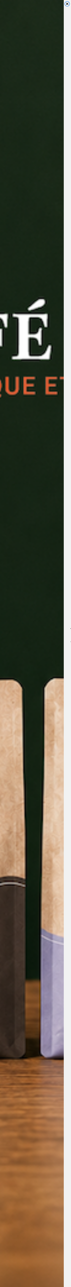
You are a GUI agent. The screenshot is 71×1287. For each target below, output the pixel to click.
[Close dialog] (67, 3)
